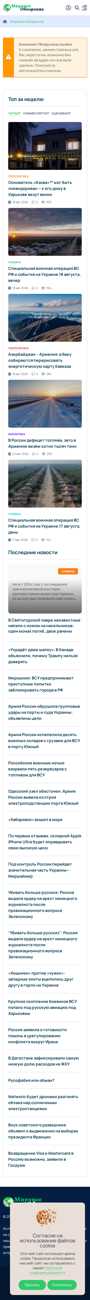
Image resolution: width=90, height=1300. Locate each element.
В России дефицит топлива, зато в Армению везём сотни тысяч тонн (42, 443)
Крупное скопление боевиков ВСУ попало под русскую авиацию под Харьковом (42, 1007)
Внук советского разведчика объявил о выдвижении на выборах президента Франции (43, 1131)
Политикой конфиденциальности (48, 1270)
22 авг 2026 (20, 454)
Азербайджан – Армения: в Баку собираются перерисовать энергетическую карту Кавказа (40, 360)
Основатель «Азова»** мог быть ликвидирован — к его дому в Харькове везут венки (40, 188)
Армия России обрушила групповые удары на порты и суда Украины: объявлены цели (44, 712)
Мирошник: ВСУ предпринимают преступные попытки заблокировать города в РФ (41, 684)
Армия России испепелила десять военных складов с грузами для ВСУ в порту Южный (44, 740)
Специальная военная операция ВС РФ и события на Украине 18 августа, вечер (44, 274)
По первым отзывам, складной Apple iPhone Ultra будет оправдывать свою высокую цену (45, 842)
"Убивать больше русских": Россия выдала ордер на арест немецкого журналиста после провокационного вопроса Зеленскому (43, 945)
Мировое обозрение (27, 21)
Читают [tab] (14, 113)
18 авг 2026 (20, 202)
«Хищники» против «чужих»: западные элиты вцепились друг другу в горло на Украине (41, 979)
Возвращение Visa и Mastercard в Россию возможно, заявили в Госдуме (41, 1159)
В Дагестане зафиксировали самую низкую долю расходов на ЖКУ (43, 1061)
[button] (84, 8)
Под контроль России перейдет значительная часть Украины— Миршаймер (40, 870)
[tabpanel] (45, 332)
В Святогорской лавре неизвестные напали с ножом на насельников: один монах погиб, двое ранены (44, 625)
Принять (32, 1284)
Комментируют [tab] (36, 113)
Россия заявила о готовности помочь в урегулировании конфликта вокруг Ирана (37, 1035)
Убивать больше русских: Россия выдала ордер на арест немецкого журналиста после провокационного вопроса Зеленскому (42, 904)
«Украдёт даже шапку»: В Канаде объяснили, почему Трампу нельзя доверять (43, 655)
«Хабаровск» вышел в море (35, 819)
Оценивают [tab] (61, 113)
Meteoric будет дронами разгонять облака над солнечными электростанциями (43, 1102)
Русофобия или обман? (31, 1080)
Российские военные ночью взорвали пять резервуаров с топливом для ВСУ (37, 769)
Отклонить (62, 1284)
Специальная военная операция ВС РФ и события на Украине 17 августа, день (44, 526)
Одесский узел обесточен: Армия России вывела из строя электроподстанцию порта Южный (43, 797)
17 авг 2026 (20, 540)
